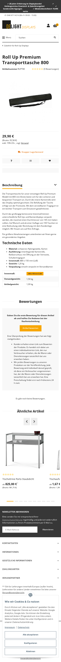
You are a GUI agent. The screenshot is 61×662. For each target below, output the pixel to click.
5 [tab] (30, 501)
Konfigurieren (30, 643)
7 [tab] (39, 501)
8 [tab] (43, 501)
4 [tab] (25, 501)
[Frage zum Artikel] (11, 160)
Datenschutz (23, 627)
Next (34, 421)
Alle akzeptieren (30, 634)
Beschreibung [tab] (12, 185)
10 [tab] (52, 501)
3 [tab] (21, 501)
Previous (27, 421)
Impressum (10, 627)
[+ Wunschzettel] (50, 160)
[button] (48, 26)
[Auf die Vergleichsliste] (30, 160)
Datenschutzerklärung (12, 519)
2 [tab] (16, 501)
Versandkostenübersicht (13, 592)
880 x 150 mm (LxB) (35, 274)
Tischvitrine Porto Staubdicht (18, 479)
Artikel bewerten (30, 328)
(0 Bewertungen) (51, 69)
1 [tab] (10, 501)
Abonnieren (48, 529)
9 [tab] (48, 501)
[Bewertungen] (8, 474)
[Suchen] (55, 37)
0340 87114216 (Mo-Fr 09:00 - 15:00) (21, 15)
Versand (24, 143)
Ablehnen (30, 651)
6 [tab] (34, 501)
